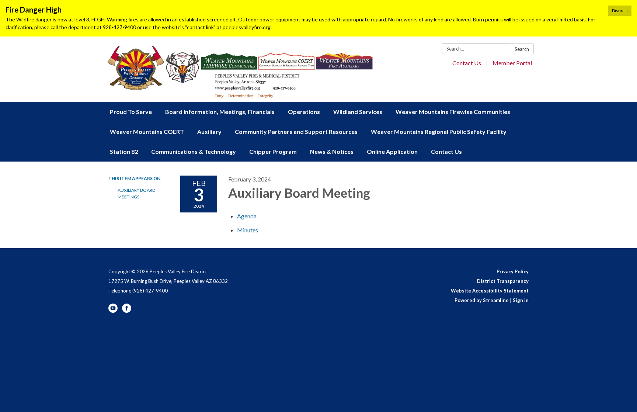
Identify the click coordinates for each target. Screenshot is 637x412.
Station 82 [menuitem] (124, 151)
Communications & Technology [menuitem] (193, 151)
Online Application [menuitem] (392, 151)
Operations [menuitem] (304, 111)
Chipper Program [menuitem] (273, 151)
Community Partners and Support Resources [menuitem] (296, 131)
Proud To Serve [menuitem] (131, 111)
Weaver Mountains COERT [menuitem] (147, 131)
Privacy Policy (513, 271)
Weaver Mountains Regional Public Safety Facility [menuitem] (439, 131)
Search (522, 49)
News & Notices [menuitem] (332, 151)
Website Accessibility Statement (490, 291)
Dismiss (620, 10)
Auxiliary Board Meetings (136, 193)
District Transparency (503, 281)
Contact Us (466, 62)
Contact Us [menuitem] (446, 151)
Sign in (521, 300)
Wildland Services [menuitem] (357, 111)
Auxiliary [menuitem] (209, 131)
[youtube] (113, 311)
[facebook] (126, 311)
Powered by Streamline (482, 300)
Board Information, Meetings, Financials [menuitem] (220, 111)
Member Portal (512, 62)
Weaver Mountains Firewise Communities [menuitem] (453, 111)
